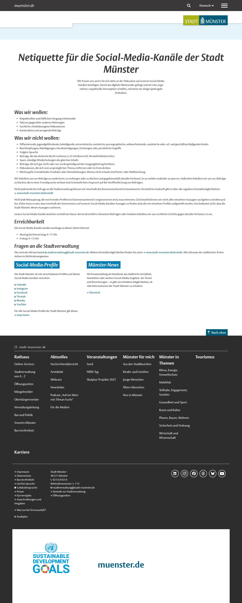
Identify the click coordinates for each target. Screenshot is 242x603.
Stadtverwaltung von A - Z (24, 374)
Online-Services (24, 364)
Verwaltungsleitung (26, 407)
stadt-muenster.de (32, 347)
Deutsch (205, 5)
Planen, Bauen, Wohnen (174, 417)
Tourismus (204, 356)
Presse (20, 491)
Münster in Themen (169, 360)
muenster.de (24, 5)
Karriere (21, 452)
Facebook (22, 292)
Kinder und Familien (136, 371)
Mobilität (165, 382)
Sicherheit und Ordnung (174, 425)
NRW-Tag (92, 371)
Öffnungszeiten (23, 384)
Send (90, 364)
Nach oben (219, 332)
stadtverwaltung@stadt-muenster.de (68, 252)
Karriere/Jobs (24, 495)
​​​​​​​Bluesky (21, 300)
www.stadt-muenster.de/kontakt (35, 193)
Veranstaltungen (102, 356)
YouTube (21, 304)
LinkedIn (21, 284)
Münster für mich (139, 356)
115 (77, 483)
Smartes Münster (25, 422)
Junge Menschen (133, 379)
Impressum (23, 314)
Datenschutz (24, 475)
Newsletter (58, 387)
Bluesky (212, 473)
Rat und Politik (23, 415)
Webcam (56, 379)
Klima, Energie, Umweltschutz (168, 372)
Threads (21, 296)
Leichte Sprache (26, 483)
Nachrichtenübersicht (64, 364)
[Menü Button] (224, 5)
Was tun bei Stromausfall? (31, 510)
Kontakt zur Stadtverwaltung (69, 491)
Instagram (22, 288)
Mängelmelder (23, 391)
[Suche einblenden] (189, 5)
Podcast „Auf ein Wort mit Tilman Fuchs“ (64, 397)
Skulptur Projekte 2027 (101, 379)
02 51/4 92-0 (60, 479)
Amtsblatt (57, 371)
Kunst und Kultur (169, 410)
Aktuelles (59, 356)
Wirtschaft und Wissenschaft (168, 435)
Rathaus (21, 356)
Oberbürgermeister (26, 399)
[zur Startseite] (205, 20)
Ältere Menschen (133, 387)
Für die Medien (60, 407)
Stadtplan (22, 516)
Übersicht (94, 292)
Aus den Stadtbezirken (137, 364)
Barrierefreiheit (24, 430)
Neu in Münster (133, 395)
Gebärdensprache (27, 487)
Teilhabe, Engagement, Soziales (173, 392)
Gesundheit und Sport (173, 402)
